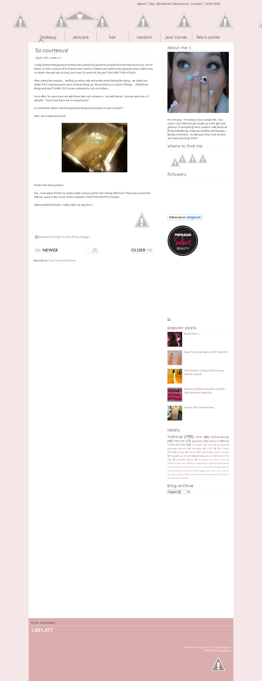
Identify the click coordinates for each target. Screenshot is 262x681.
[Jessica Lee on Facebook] (175, 166)
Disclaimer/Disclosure (172, 3)
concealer (197, 444)
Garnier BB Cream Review (199, 407)
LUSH (209, 448)
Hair (112, 37)
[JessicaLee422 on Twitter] (192, 162)
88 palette (204, 459)
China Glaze (219, 459)
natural (192, 452)
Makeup (48, 37)
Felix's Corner (208, 37)
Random (144, 37)
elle (177, 470)
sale (183, 444)
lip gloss (221, 444)
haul (210, 444)
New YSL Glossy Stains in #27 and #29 (206, 352)
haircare (179, 441)
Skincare (81, 37)
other (198, 437)
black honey (195, 463)
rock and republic (210, 474)
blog (173, 455)
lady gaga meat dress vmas (208, 470)
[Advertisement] (193, 286)
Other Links (212, 3)
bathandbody (219, 437)
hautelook (187, 470)
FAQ (151, 3)
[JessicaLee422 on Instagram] (202, 162)
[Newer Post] (46, 253)
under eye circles (177, 478)
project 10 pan (221, 452)
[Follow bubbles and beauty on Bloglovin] (185, 219)
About (141, 3)
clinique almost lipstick (198, 467)
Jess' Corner (176, 37)
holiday (180, 452)
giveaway (197, 441)
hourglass (197, 448)
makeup (175, 436)
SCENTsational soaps (176, 463)
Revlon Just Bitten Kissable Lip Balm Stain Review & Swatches (204, 390)
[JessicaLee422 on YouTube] (182, 162)
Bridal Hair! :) (191, 333)
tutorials (225, 474)
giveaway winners (176, 448)
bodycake (215, 463)
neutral (204, 452)
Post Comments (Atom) (62, 260)
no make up (192, 474)
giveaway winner (204, 455)
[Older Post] (143, 253)
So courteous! (51, 50)
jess (59, 57)
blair (206, 463)
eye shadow (185, 455)
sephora (213, 441)
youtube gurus (185, 459)
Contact (197, 3)
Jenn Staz (224, 650)
